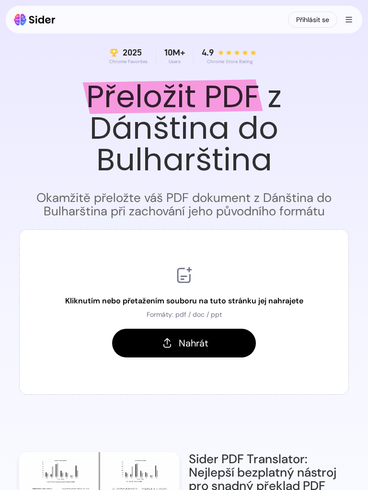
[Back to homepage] (34, 19)
